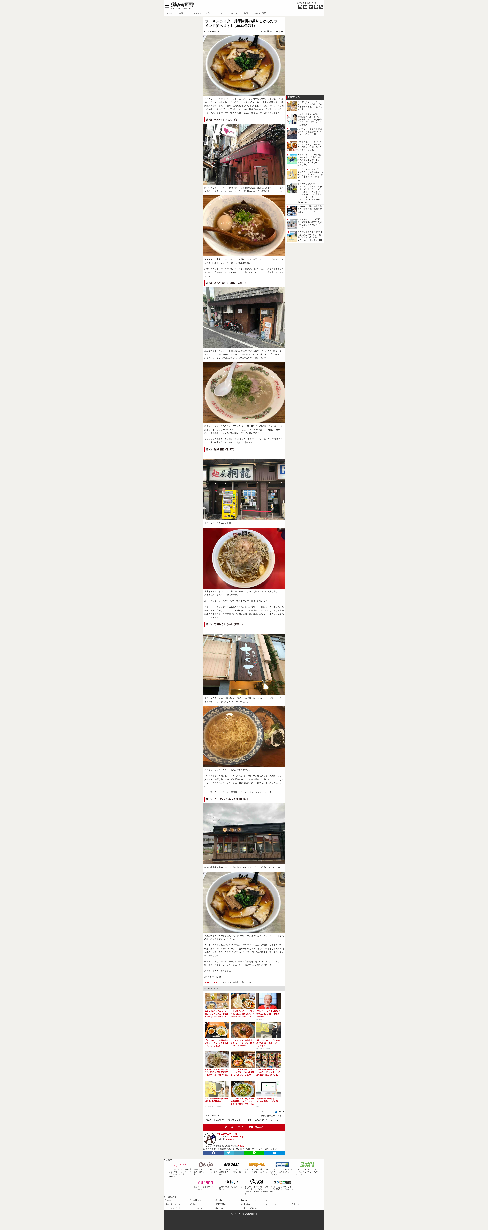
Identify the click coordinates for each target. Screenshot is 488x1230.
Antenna (295, 1204)
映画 (181, 13)
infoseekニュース (172, 1204)
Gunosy (168, 1200)
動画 (246, 13)
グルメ (234, 13)
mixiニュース (272, 1200)
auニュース (271, 1204)
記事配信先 (171, 1197)
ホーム (170, 13)
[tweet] (229, 1153)
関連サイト (171, 1160)
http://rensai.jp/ (237, 1136)
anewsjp (230, 1139)
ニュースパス (196, 1208)
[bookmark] (274, 1153)
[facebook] (213, 1153)
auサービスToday (249, 1208)
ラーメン (274, 1120)
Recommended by (268, 1112)
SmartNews (195, 1200)
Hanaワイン (219, 1120)
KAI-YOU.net (221, 1204)
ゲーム (210, 13)
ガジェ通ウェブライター (272, 31)
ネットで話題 (260, 13)
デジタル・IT (195, 13)
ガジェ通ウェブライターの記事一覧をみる (244, 1127)
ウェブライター (235, 1120)
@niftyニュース (197, 1204)
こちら (241, 1146)
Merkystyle (245, 1204)
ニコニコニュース (300, 1200)
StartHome (220, 1208)
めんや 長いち (261, 1120)
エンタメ (222, 13)
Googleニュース (222, 1200)
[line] (254, 1153)
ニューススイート (173, 1208)
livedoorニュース (248, 1200)
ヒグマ (249, 1120)
